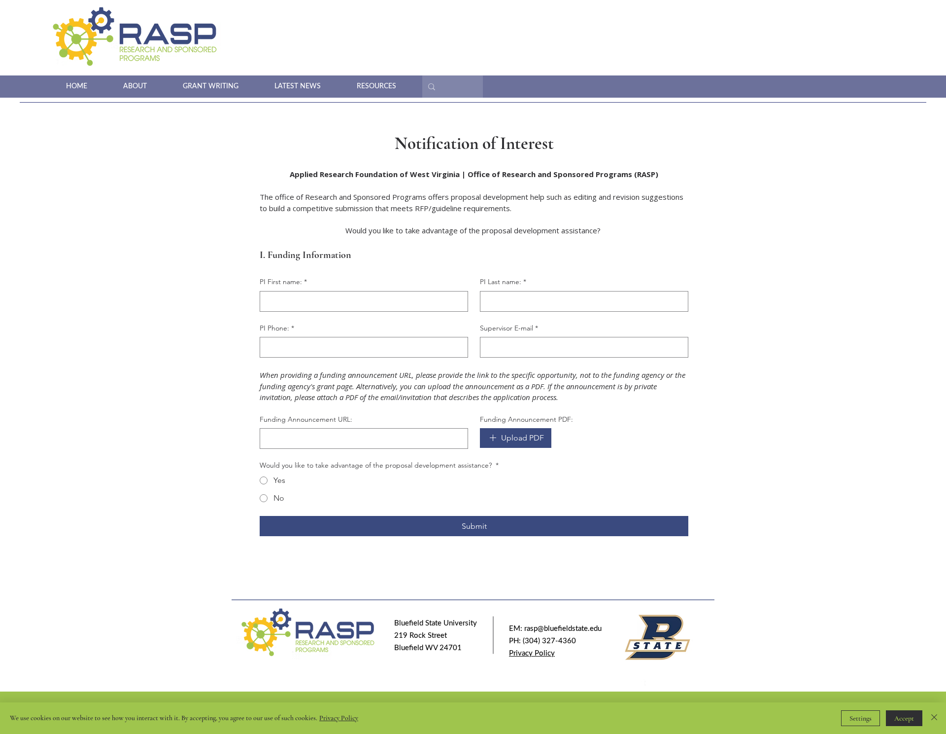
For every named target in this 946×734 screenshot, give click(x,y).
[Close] (934, 718)
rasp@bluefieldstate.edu (563, 628)
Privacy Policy (338, 718)
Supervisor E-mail (509, 328)
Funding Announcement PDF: (526, 419)
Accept (904, 718)
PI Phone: (277, 328)
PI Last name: (503, 281)
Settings (860, 718)
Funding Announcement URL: (306, 419)
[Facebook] (640, 685)
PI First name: (283, 281)
